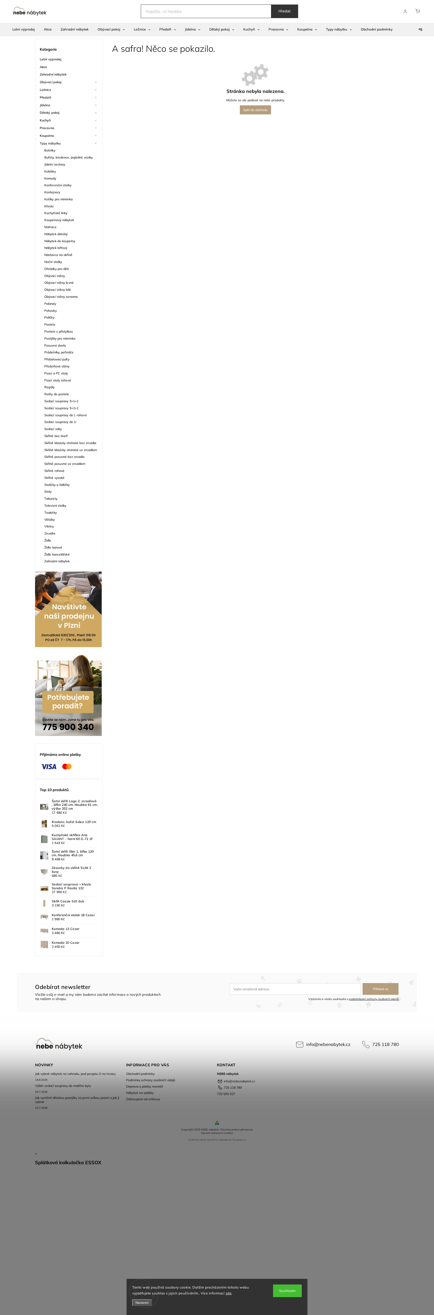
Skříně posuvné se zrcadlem (64, 464)
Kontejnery (52, 192)
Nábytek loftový (55, 248)
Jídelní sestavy (54, 164)
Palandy (50, 304)
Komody (50, 178)
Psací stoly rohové (57, 380)
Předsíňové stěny (57, 366)
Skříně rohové (54, 471)
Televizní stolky (55, 506)
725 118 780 (385, 1044)
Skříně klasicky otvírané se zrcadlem (70, 450)
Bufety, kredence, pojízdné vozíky (68, 157)
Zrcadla (49, 533)
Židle (47, 540)
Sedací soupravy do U (60, 422)
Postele (49, 324)
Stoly (48, 492)
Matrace (50, 227)
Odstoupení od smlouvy (143, 1099)
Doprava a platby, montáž (144, 1086)
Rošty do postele (56, 394)
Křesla (49, 206)
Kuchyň (45, 120)
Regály (49, 387)
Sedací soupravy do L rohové (65, 415)
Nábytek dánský (56, 234)
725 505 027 (226, 1094)
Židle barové (53, 547)
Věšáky (49, 520)
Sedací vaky (53, 429)
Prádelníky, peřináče (58, 352)
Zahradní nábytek (53, 74)
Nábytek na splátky (140, 1093)
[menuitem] (23, 29)
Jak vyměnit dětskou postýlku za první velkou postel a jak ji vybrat (77, 1100)
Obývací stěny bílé (57, 290)
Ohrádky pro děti (56, 269)
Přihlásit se (380, 989)
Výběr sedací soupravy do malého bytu (63, 1086)
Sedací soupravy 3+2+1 (61, 408)
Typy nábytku (50, 143)
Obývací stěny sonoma (61, 297)
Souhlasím (287, 1291)
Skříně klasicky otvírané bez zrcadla (70, 443)
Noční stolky (53, 262)
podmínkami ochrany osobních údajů (374, 999)
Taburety (50, 499)
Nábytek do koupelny (59, 241)
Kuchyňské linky (56, 213)
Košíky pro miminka (58, 199)
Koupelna (47, 136)
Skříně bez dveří (56, 436)
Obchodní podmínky (140, 1074)
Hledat (284, 11)
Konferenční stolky (57, 185)
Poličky (49, 317)
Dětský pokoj (49, 113)
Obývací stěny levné (59, 283)
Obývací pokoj (50, 82)
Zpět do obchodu (255, 110)
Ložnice (45, 90)
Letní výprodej (50, 59)
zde (229, 1293)
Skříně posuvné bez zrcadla (64, 457)
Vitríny (49, 526)
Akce (43, 67)
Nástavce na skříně (58, 255)
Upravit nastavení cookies (217, 1133)
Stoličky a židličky (57, 485)
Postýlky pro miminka (59, 338)
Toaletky (50, 513)
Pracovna (47, 128)
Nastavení (142, 1302)
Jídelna (45, 105)
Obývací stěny (54, 276)
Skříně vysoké (54, 478)
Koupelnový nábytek (59, 220)
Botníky (49, 150)
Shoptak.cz (239, 1139)
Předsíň (45, 97)
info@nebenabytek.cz (328, 1044)
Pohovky (50, 311)
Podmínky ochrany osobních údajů (150, 1080)
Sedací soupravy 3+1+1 (61, 401)
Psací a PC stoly (56, 373)
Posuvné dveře (55, 345)
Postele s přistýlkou (58, 331)
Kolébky (50, 171)
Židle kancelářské (57, 554)
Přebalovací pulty (56, 359)
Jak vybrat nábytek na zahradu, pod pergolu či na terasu (75, 1074)
